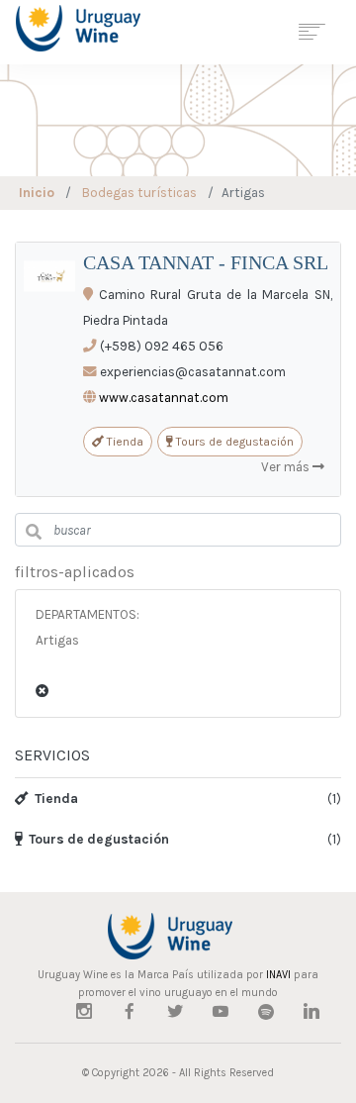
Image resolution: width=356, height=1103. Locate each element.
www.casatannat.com (163, 397)
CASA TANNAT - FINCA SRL (205, 262)
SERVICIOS (52, 755)
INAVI (278, 974)
